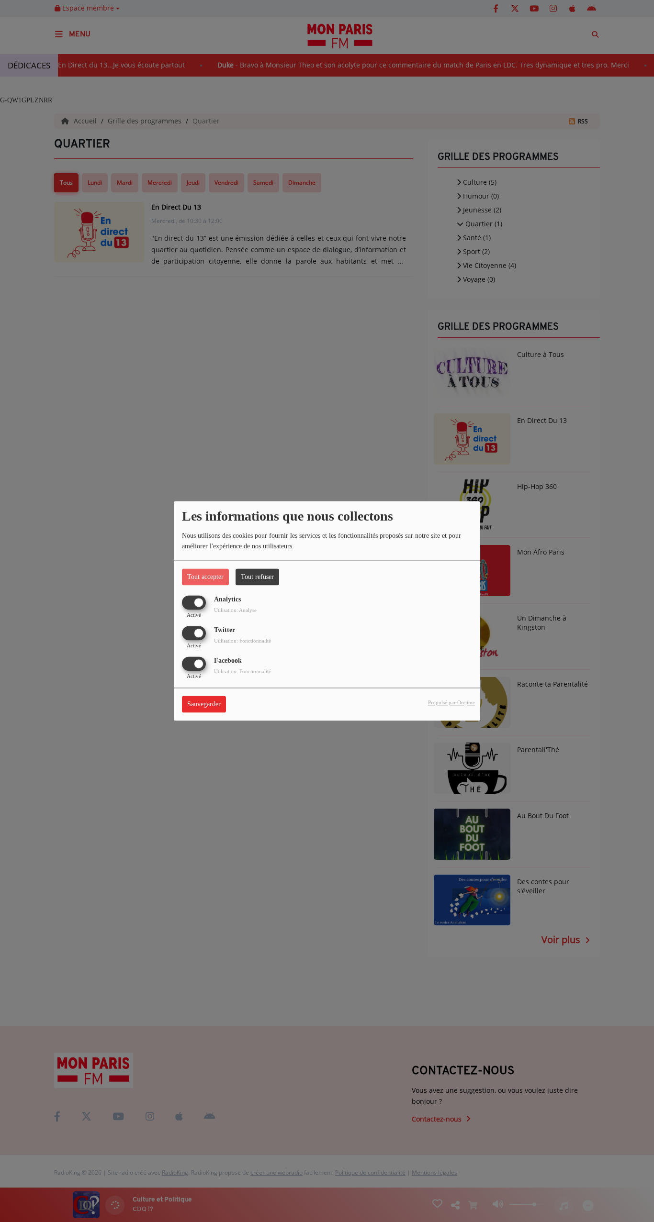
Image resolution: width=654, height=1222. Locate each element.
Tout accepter (205, 576)
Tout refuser (257, 576)
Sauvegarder (204, 704)
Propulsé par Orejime (451, 703)
